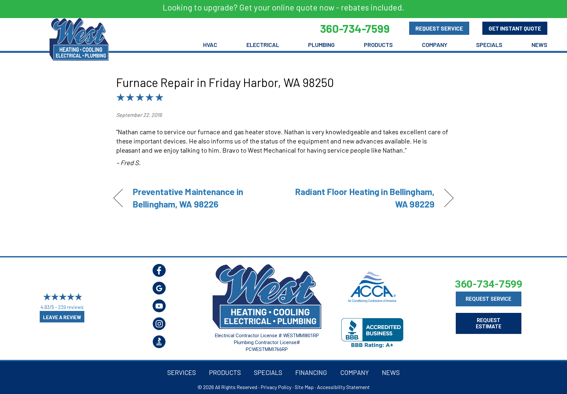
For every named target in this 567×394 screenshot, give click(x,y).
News (539, 44)
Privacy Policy (276, 387)
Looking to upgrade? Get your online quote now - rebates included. (283, 7)
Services (181, 372)
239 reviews (71, 307)
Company (434, 44)
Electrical (262, 44)
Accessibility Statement (343, 387)
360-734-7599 (488, 284)
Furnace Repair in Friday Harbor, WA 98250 (225, 82)
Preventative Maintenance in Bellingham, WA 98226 (188, 197)
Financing (311, 372)
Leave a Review (62, 317)
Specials (489, 44)
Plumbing (321, 44)
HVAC (210, 44)
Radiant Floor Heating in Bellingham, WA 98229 (364, 197)
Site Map (304, 387)
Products (378, 44)
